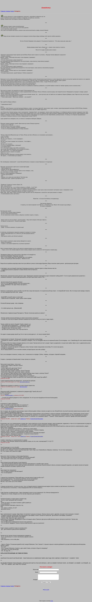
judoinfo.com (23, 418)
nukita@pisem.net (9, 408)
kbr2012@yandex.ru (9, 395)
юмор (12, 11)
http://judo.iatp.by (23, 386)
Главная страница (5, 11)
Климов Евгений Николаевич (36, 418)
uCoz (51, 600)
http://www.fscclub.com (25, 381)
